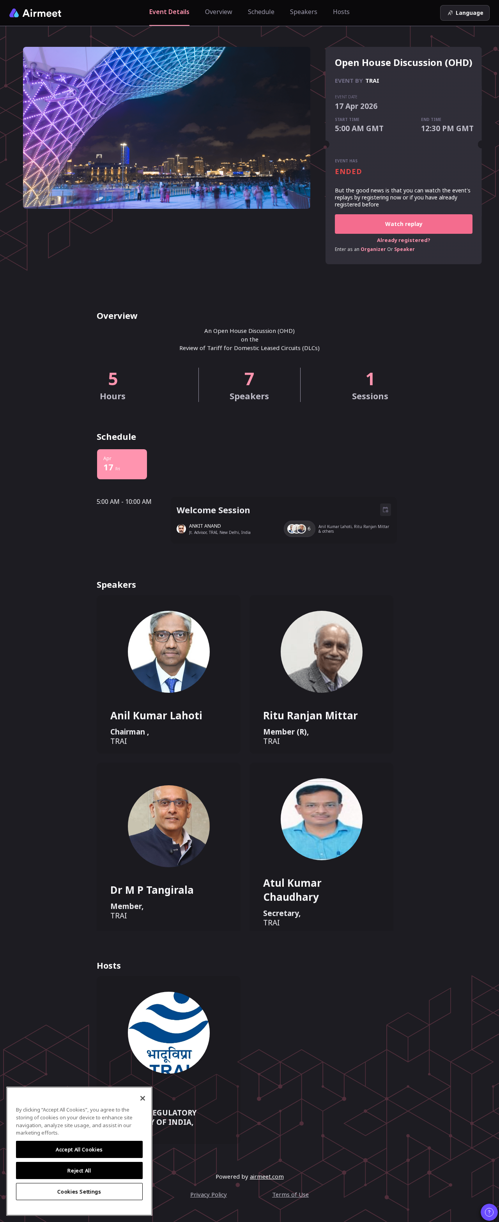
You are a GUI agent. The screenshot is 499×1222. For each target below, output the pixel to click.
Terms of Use (290, 1194)
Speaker (404, 249)
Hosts (341, 11)
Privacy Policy (208, 1194)
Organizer (373, 249)
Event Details (169, 11)
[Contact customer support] (489, 1212)
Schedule (261, 11)
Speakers (303, 11)
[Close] (142, 1098)
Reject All (79, 1170)
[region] (79, 1151)
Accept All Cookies (79, 1149)
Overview (218, 11)
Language (469, 12)
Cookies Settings (79, 1191)
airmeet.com (267, 1176)
